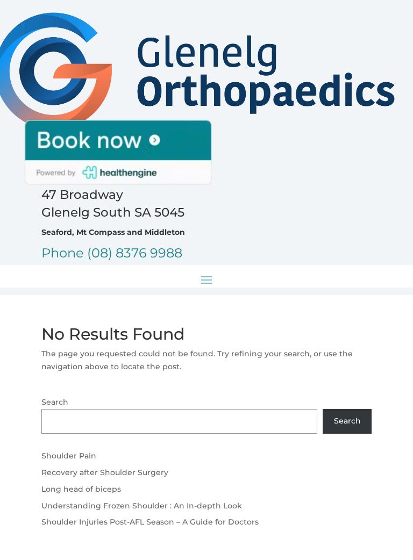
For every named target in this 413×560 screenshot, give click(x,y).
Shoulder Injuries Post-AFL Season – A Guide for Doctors (150, 522)
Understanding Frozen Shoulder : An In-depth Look (141, 506)
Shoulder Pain (68, 456)
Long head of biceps (81, 489)
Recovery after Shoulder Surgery (104, 472)
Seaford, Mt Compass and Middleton (113, 232)
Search (54, 402)
